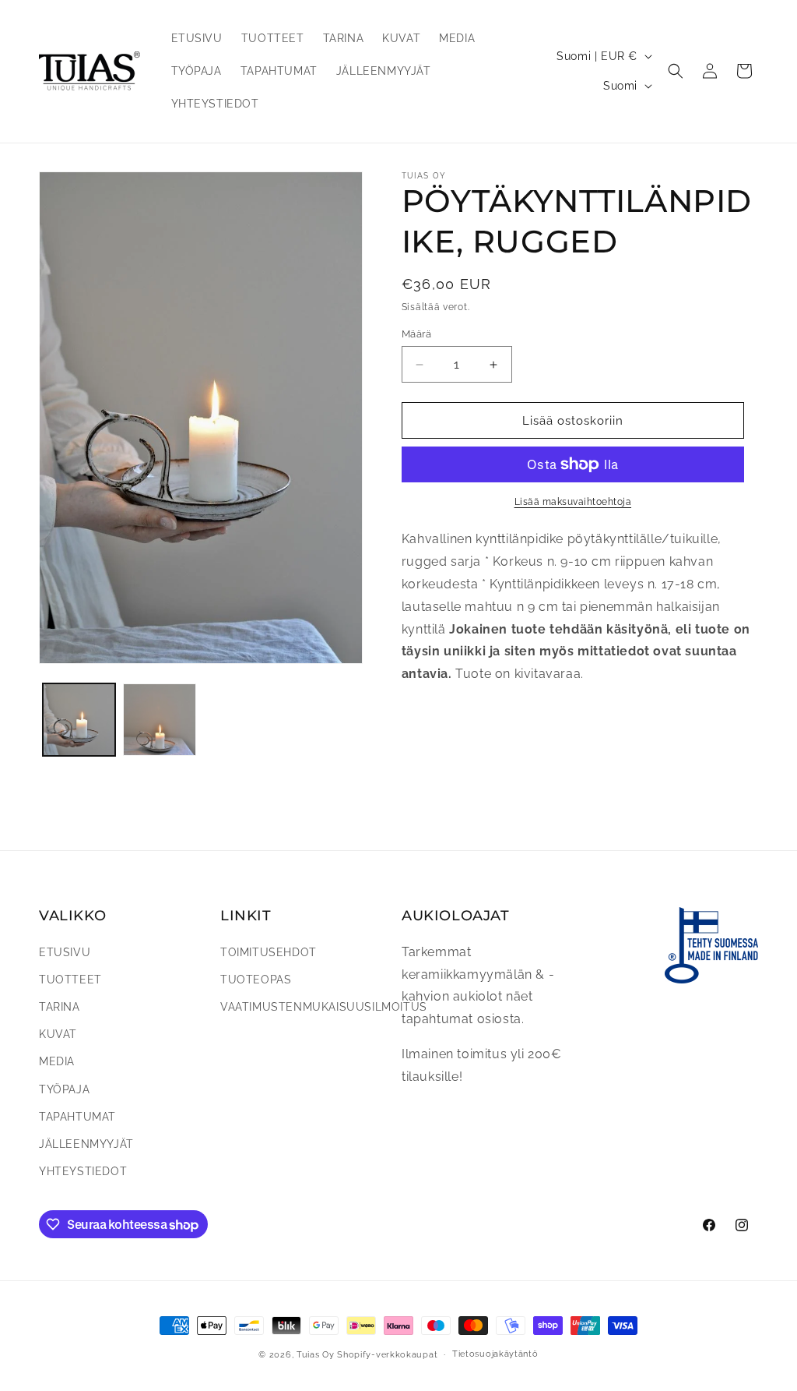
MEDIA (57, 1061)
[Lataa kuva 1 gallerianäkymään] (79, 719)
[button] (675, 71)
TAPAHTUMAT (77, 1116)
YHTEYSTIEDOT (83, 1171)
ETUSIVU (64, 952)
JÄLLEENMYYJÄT (86, 1144)
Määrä (417, 334)
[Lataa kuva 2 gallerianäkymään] (159, 719)
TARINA (59, 1007)
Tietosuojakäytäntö (495, 1354)
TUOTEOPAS (255, 979)
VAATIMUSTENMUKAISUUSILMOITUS (323, 1007)
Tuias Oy (316, 1355)
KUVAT (58, 1034)
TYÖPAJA (64, 1089)
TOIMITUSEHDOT (268, 952)
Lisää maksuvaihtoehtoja (573, 501)
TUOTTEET (70, 979)
